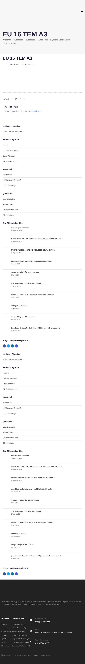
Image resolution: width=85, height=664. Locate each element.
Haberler (6, 145)
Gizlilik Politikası (32, 655)
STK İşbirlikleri (8, 215)
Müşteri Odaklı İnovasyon (21, 639)
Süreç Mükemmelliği (19, 628)
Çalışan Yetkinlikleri (10, 210)
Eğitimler (4, 639)
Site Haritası (5, 646)
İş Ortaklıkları (8, 204)
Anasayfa (4, 624)
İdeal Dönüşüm (9, 199)
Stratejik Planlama (18, 631)
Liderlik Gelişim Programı (21, 642)
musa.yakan (14, 64)
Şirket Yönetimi (9, 156)
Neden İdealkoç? (9, 185)
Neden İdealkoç (6, 631)
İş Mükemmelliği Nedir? (12, 180)
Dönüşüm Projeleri (18, 624)
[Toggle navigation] (69, 10)
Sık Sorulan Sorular (10, 161)
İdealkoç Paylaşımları (11, 151)
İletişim (3, 642)
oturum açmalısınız (33, 111)
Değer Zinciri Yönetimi (19, 635)
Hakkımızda (7, 175)
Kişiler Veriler (45, 655)
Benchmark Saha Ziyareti (21, 646)
